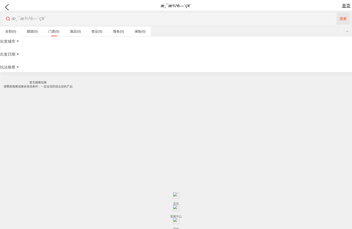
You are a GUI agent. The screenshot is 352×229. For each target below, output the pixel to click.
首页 (346, 5)
